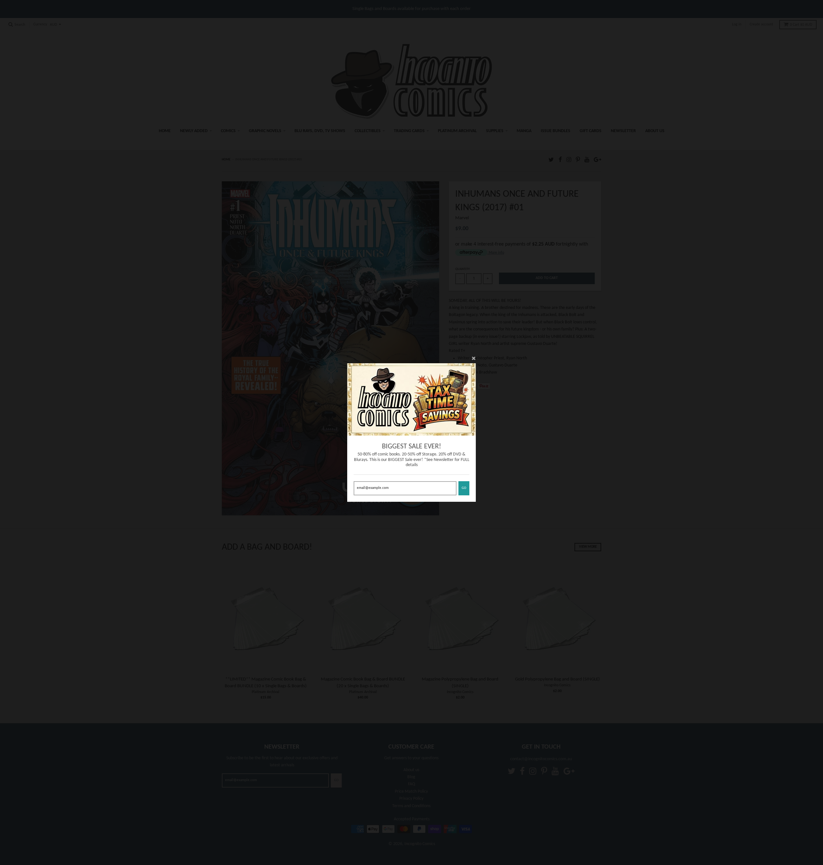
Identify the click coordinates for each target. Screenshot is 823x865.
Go (464, 488)
